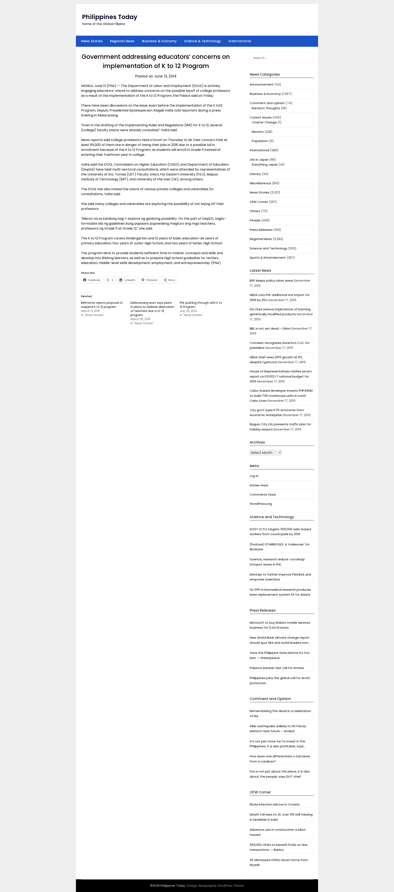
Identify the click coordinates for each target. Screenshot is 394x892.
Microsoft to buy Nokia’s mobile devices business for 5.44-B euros (280, 625)
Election (258, 132)
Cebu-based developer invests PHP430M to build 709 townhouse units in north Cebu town (281, 395)
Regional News (122, 41)
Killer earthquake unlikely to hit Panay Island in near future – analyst (278, 728)
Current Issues (261, 117)
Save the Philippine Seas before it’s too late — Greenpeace (280, 655)
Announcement (262, 84)
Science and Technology (268, 248)
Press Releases (261, 230)
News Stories (92, 41)
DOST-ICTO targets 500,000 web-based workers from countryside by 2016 (280, 531)
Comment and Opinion (267, 103)
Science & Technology (202, 41)
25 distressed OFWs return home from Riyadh (279, 862)
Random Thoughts (266, 108)
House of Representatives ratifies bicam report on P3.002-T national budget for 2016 (281, 376)
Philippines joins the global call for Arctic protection (280, 680)
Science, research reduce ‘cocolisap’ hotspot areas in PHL (277, 561)
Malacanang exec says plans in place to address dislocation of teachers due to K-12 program (152, 309)
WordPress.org (261, 504)
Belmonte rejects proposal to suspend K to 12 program (102, 305)
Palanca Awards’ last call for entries (277, 668)
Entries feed (259, 485)
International (240, 41)
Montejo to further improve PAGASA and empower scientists (280, 576)
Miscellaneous (260, 183)
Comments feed (263, 494)
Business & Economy (159, 41)
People (255, 220)
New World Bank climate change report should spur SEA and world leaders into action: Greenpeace (279, 640)
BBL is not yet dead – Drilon (270, 328)
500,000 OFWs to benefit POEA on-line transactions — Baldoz (279, 847)
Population (260, 141)
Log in (254, 476)
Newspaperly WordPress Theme (221, 886)
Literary (255, 174)
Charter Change (264, 122)
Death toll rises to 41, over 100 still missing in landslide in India (281, 816)
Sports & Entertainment (268, 257)
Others (255, 211)
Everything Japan (265, 164)
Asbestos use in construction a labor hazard (278, 832)
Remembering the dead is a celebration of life (280, 713)
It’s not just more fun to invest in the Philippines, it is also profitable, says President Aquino (277, 744)
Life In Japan (259, 159)
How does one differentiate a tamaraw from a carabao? (280, 758)
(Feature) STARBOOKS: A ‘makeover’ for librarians (279, 546)
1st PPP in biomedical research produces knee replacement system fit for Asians (280, 592)
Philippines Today (109, 17)
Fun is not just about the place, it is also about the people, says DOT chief (280, 773)
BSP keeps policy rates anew (271, 280)
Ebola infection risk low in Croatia (275, 804)
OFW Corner (259, 202)
